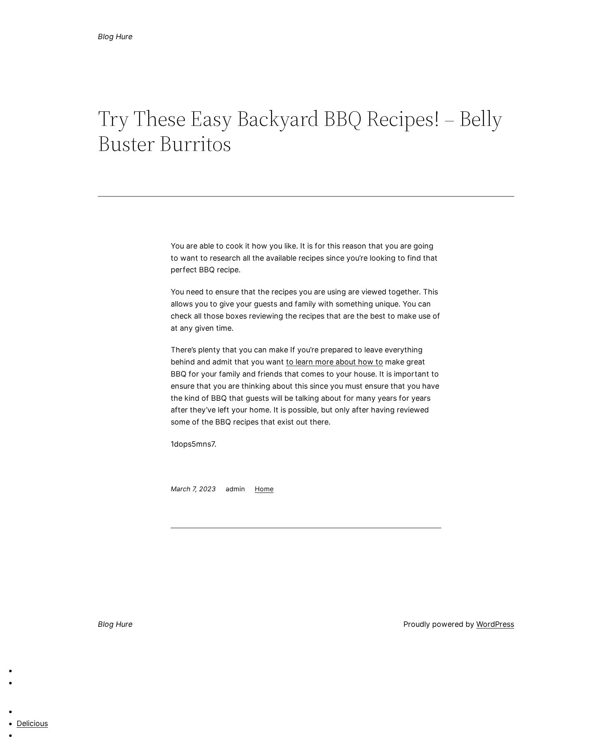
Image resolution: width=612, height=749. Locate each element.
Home (264, 489)
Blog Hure (115, 36)
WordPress (495, 624)
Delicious (32, 723)
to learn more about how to (334, 361)
